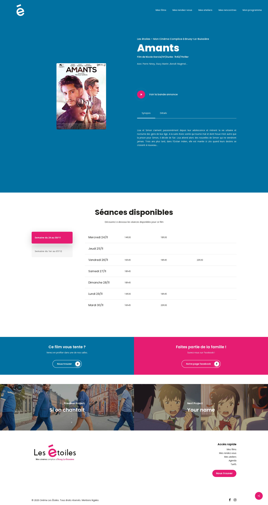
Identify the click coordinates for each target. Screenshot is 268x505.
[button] (146, 113)
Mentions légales (90, 500)
